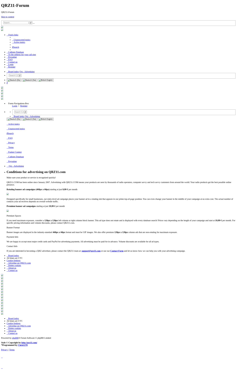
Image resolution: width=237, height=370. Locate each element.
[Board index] (2, 27)
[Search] (19, 75)
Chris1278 (23, 345)
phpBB (15, 338)
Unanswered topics (16, 129)
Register (23, 106)
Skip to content (7, 17)
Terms (11, 147)
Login (14, 106)
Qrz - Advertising (16, 166)
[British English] (46, 80)
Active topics (14, 124)
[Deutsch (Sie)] (29, 80)
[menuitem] (21, 40)
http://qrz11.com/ (29, 342)
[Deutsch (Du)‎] (14, 80)
